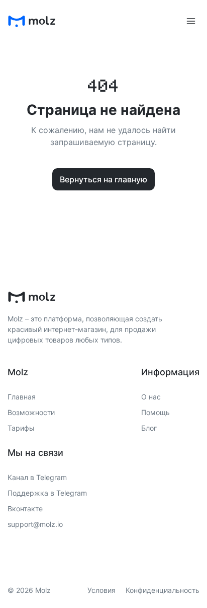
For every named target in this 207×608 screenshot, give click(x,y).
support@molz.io (35, 524)
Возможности (31, 412)
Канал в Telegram (37, 477)
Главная (22, 396)
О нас (151, 396)
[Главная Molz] (32, 21)
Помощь (155, 412)
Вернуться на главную (103, 179)
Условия (101, 590)
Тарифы (21, 428)
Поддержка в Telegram (47, 493)
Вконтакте (25, 508)
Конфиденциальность (162, 590)
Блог (149, 428)
